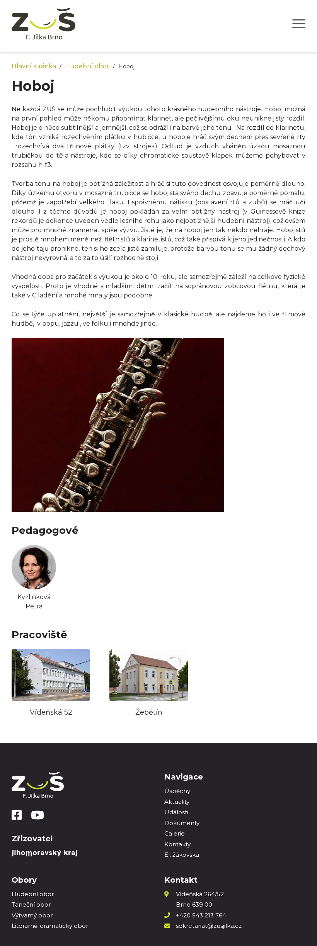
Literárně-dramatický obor (50, 925)
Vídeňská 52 (51, 712)
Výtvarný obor (32, 915)
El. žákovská (181, 854)
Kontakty (177, 844)
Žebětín (148, 712)
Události (176, 812)
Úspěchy (177, 791)
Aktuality (176, 801)
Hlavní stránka (34, 66)
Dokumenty (181, 823)
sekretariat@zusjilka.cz (209, 925)
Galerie (174, 833)
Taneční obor (31, 904)
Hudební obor (87, 66)
